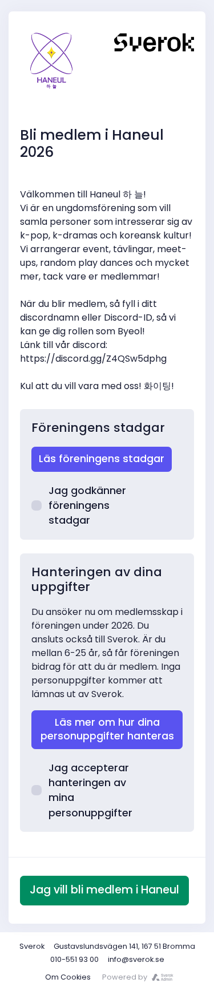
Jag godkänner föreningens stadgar (87, 506)
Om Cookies (68, 977)
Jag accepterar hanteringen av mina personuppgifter (90, 790)
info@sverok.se (136, 959)
